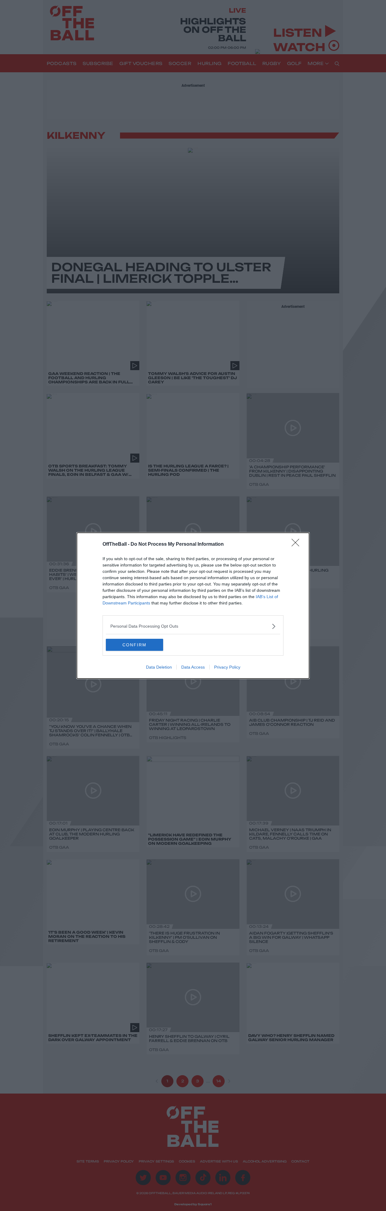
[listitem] (193, 626)
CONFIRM (134, 644)
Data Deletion (159, 667)
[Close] (297, 544)
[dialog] (193, 606)
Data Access (193, 667)
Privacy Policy (227, 667)
